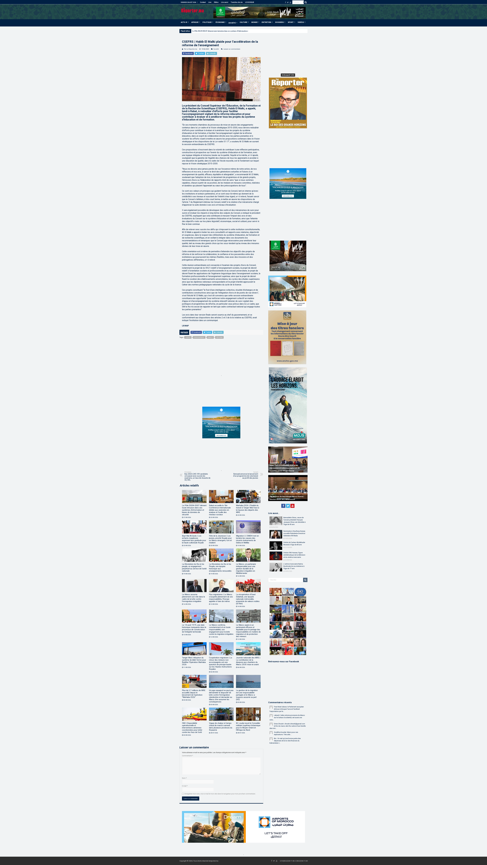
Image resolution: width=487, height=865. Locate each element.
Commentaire (187, 756)
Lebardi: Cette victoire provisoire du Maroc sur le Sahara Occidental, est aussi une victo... (287, 717)
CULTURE (243, 22)
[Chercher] (306, 2)
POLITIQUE (207, 22)
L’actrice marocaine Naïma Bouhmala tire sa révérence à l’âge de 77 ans (293, 566)
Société (216, 49)
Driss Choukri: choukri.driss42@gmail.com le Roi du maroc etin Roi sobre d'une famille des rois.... (287, 726)
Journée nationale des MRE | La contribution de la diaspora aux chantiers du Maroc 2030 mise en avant (248, 661)
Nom (184, 778)
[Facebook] (285, 2)
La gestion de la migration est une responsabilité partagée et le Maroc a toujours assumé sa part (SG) (247, 695)
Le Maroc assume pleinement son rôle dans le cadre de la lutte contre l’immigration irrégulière (193, 597)
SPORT (291, 22)
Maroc (210, 337)
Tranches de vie (237, 2)
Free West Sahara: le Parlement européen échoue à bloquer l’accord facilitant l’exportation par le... (286, 709)
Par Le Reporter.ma (190, 49)
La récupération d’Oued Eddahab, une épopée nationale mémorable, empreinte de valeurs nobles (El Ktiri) (247, 599)
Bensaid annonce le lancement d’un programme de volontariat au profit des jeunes (245, 475)
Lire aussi (224, 2)
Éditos (216, 2)
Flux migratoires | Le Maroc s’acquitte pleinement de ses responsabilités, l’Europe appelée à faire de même (221, 597)
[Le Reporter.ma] (192, 10)
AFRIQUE (194, 22)
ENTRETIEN (266, 22)
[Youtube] (290, 2)
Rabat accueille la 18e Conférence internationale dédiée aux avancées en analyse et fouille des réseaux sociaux (220, 510)
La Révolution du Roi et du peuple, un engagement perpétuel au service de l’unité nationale (194, 567)
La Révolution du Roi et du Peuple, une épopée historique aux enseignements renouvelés (220, 567)
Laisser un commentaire (231, 49)
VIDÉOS (301, 22)
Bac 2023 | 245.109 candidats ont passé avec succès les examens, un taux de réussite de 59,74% (197, 476)
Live (209, 2)
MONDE (254, 22)
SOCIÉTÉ (232, 23)
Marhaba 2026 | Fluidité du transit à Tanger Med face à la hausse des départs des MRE (247, 508)
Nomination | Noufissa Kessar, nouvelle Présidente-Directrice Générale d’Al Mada (294, 533)
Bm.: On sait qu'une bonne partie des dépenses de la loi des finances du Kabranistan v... (285, 740)
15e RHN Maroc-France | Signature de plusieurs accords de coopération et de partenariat (285, 496)
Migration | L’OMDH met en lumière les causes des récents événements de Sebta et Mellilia (247, 539)
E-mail (185, 786)
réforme (219, 337)
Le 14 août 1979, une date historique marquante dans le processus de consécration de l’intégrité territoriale (194, 628)
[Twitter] (288, 2)
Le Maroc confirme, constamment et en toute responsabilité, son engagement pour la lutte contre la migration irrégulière (221, 629)
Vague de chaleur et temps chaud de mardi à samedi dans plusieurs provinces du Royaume (220, 726)
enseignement (199, 337)
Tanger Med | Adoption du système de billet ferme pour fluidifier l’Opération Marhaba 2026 (194, 661)
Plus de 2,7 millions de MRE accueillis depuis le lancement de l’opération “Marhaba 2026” (193, 693)
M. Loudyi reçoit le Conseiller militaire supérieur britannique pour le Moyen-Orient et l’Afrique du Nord (248, 726)
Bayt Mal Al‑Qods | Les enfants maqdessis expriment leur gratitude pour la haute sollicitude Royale (194, 539)
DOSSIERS (279, 22)
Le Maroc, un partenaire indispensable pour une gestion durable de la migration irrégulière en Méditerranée (246, 568)
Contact (203, 2)
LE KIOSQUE (249, 2)
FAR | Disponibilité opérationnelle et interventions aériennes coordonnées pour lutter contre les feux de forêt (192, 727)
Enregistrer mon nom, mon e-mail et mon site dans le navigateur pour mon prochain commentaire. (220, 794)
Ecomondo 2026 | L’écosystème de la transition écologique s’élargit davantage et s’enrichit (224, 31)
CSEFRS (188, 337)
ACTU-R (184, 22)
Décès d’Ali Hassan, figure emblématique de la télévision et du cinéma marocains (294, 555)
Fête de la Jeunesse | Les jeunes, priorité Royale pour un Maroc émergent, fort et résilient (220, 539)
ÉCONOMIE (220, 22)
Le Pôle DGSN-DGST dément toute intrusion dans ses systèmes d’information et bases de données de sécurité (194, 510)
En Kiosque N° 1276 (288, 75)
